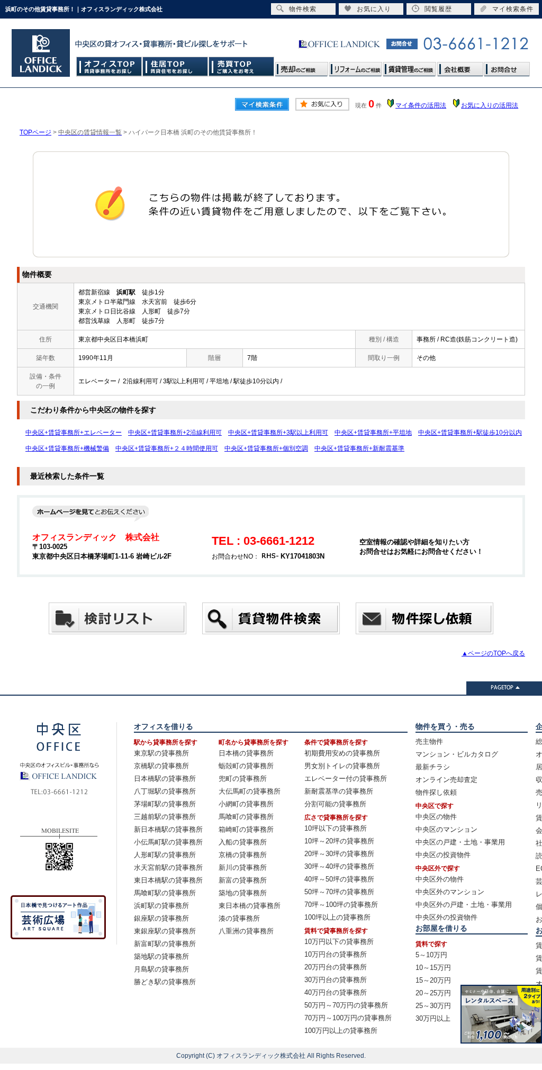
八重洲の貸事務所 (246, 931)
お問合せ (506, 66)
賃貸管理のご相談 (410, 66)
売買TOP (242, 66)
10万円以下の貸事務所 (339, 942)
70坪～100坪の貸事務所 (341, 905)
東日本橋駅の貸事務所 (168, 880)
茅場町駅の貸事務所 (165, 804)
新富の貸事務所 (243, 880)
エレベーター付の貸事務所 (345, 779)
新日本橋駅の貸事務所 (168, 829)
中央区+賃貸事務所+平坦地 (373, 432)
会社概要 (460, 66)
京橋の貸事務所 (243, 855)
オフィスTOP (109, 66)
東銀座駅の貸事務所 (165, 931)
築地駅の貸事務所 (161, 956)
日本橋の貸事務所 (246, 753)
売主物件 (429, 741)
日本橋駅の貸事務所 (165, 779)
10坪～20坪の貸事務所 (339, 841)
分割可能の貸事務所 (335, 804)
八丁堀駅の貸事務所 (165, 791)
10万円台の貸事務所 (335, 954)
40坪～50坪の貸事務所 (339, 879)
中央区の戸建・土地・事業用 (460, 842)
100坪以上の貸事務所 (337, 917)
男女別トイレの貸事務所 (342, 766)
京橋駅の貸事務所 (161, 766)
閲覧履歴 (438, 9)
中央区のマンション (446, 829)
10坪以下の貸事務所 (335, 828)
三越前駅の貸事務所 (165, 817)
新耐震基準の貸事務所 (338, 791)
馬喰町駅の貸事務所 (165, 893)
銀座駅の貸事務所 (161, 918)
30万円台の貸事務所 (335, 980)
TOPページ (35, 132)
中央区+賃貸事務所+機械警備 (67, 448)
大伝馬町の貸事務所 (250, 791)
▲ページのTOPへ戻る (493, 653)
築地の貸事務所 (243, 893)
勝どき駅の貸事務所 (165, 982)
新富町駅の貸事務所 (165, 944)
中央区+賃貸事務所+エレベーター (73, 432)
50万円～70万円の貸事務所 (346, 1005)
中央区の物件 (436, 817)
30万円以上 (432, 1018)
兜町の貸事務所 (243, 779)
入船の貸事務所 (243, 842)
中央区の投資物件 (443, 855)
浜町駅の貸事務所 (161, 906)
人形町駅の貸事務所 (165, 855)
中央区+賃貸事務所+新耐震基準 (359, 448)
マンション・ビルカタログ (456, 754)
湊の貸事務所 (239, 918)
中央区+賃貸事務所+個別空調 (266, 448)
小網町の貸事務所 (246, 804)
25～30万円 (433, 1006)
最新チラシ (432, 767)
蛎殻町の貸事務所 (246, 766)
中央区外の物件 (439, 879)
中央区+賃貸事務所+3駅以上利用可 (278, 432)
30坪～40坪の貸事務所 (339, 866)
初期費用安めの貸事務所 (342, 753)
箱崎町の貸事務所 (246, 829)
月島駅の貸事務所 (161, 969)
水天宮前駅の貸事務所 (168, 867)
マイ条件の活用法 (420, 105)
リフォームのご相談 (356, 66)
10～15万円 (433, 968)
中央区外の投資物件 (446, 917)
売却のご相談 (302, 66)
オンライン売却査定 (446, 780)
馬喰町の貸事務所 (246, 817)
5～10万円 (431, 955)
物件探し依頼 (436, 792)
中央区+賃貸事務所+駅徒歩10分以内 (470, 432)
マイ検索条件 (513, 9)
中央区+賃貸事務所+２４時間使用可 (166, 448)
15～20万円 (433, 980)
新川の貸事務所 (243, 867)
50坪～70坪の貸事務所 (339, 892)
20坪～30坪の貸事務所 (339, 854)
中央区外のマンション (449, 892)
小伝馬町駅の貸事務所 (168, 842)
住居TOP (175, 66)
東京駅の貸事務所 (161, 753)
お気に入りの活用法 (489, 105)
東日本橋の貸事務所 (250, 906)
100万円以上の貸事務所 (340, 1031)
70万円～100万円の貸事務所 (348, 1018)
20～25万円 (433, 993)
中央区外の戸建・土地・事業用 (463, 905)
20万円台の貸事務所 (335, 967)
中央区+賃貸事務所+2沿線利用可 (175, 432)
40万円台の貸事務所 (335, 992)
